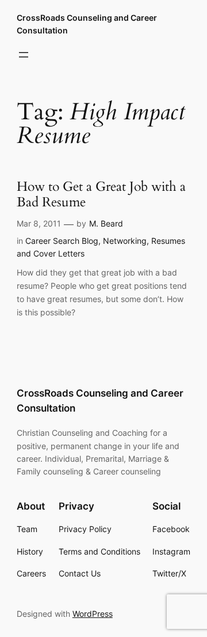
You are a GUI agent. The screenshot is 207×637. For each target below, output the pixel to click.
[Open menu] (23, 55)
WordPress (92, 614)
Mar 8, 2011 (39, 223)
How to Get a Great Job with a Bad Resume (101, 194)
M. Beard (106, 223)
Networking (125, 241)
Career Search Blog (61, 241)
